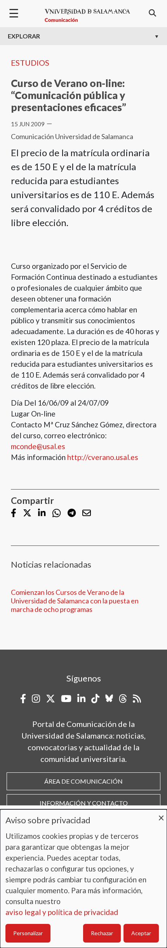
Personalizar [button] (28, 933)
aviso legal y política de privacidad (61, 912)
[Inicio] (87, 15)
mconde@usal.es (38, 446)
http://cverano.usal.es (102, 457)
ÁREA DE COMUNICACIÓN (83, 781)
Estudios (30, 62)
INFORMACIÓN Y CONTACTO (84, 803)
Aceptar (141, 933)
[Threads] (123, 699)
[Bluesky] (109, 699)
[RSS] (137, 699)
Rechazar (102, 933)
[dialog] (83, 878)
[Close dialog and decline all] (161, 814)
